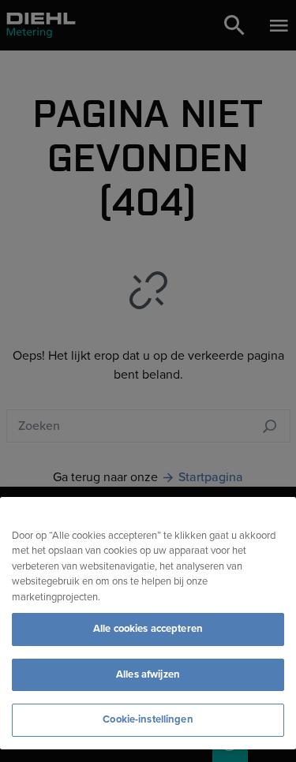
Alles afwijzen (148, 674)
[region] (148, 623)
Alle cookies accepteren (148, 628)
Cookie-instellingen (148, 719)
